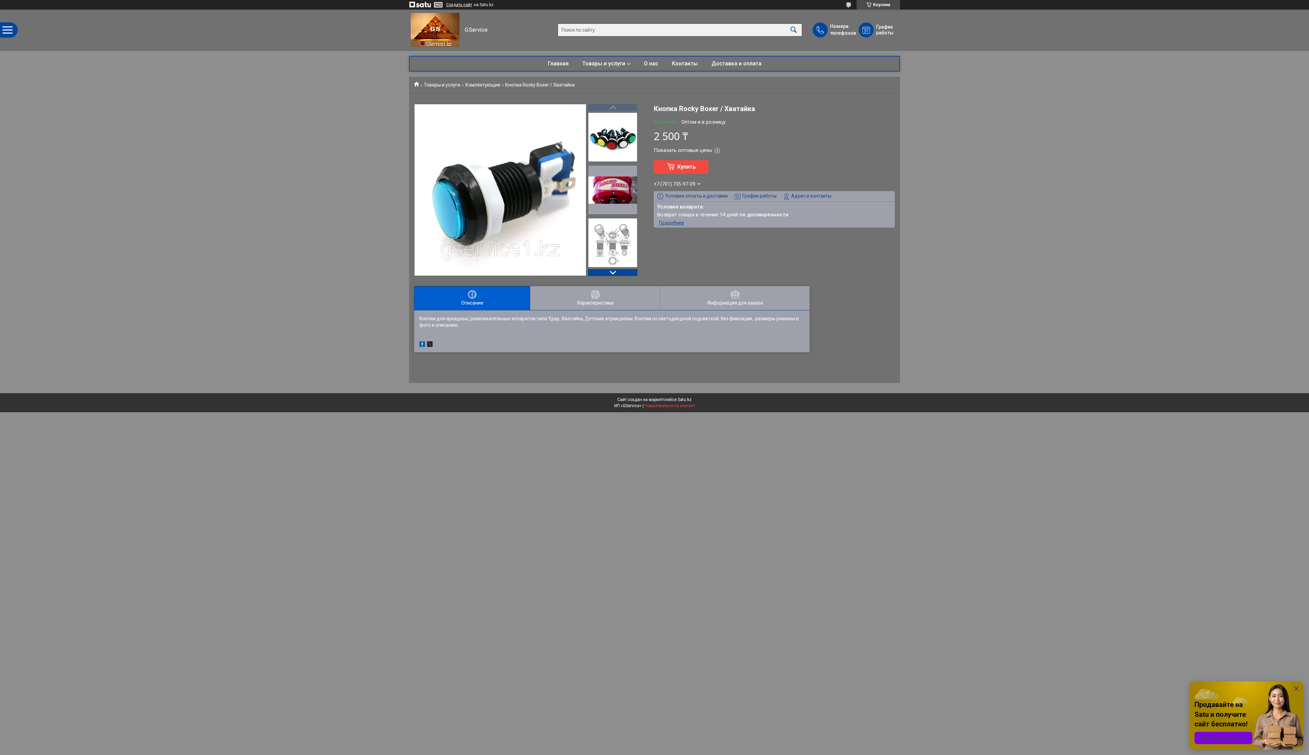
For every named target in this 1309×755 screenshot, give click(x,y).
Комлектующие (482, 85)
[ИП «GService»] (435, 30)
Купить (686, 167)
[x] (430, 345)
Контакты (685, 63)
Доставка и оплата (736, 63)
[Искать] (793, 30)
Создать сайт (459, 4)
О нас (651, 63)
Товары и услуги (603, 63)
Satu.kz (685, 399)
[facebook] (422, 345)
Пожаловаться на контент (670, 405)
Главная (558, 63)
